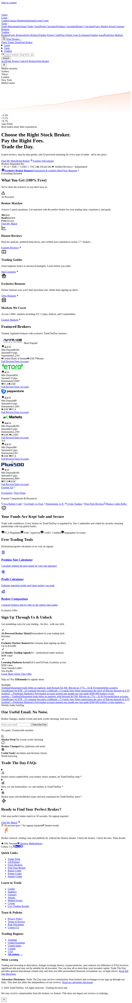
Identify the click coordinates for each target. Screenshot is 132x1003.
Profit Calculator (48, 26)
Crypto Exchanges (80, 35)
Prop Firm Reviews (94, 504)
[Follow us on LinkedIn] (16, 846)
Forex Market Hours (104, 26)
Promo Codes (15, 873)
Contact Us (13, 927)
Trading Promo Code (49, 35)
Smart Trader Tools (30, 26)
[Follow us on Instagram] (21, 846)
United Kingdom (16, 942)
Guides (5, 20)
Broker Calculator (85, 26)
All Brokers (14, 862)
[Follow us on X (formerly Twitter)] (14, 846)
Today (4, 15)
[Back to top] (4, 999)
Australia (12, 939)
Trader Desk (14, 859)
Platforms (22, 20)
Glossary (13, 20)
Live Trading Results (18, 906)
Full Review (7, 361)
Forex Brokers (16, 35)
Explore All (7, 487)
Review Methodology (31, 843)
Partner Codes (15, 876)
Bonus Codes (14, 870)
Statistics (12, 891)
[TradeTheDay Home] (15, 12)
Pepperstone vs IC (55, 504)
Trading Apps (97, 35)
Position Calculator (66, 26)
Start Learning (8, 271)
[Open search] (4, 39)
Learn (4, 17)
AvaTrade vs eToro (33, 504)
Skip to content (9, 2)
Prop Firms (65, 35)
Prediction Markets (113, 35)
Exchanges (6, 493)
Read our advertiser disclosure (77, 982)
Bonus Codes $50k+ (116, 504)
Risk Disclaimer (16, 924)
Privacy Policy (15, 918)
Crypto (45, 20)
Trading (5, 32)
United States (14, 945)
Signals (31, 20)
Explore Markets (9, 320)
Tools (4, 23)
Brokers (5, 35)
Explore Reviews (10, 247)
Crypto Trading (74, 504)
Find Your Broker (17, 867)
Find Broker (13, 39)
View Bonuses (8, 295)
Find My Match (9, 223)
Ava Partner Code (13, 504)
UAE (10, 951)
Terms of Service (16, 921)
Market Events (15, 900)
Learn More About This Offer (16, 674)
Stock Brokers (31, 35)
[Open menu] (20, 40)
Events (38, 20)
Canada (11, 948)
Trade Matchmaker (10, 26)
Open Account (21, 361)
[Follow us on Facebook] (19, 846)
